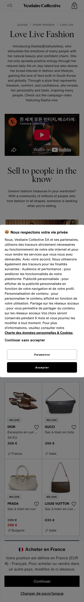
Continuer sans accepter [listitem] (25, 340)
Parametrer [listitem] (42, 355)
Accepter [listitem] (42, 367)
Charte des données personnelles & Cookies (39, 332)
